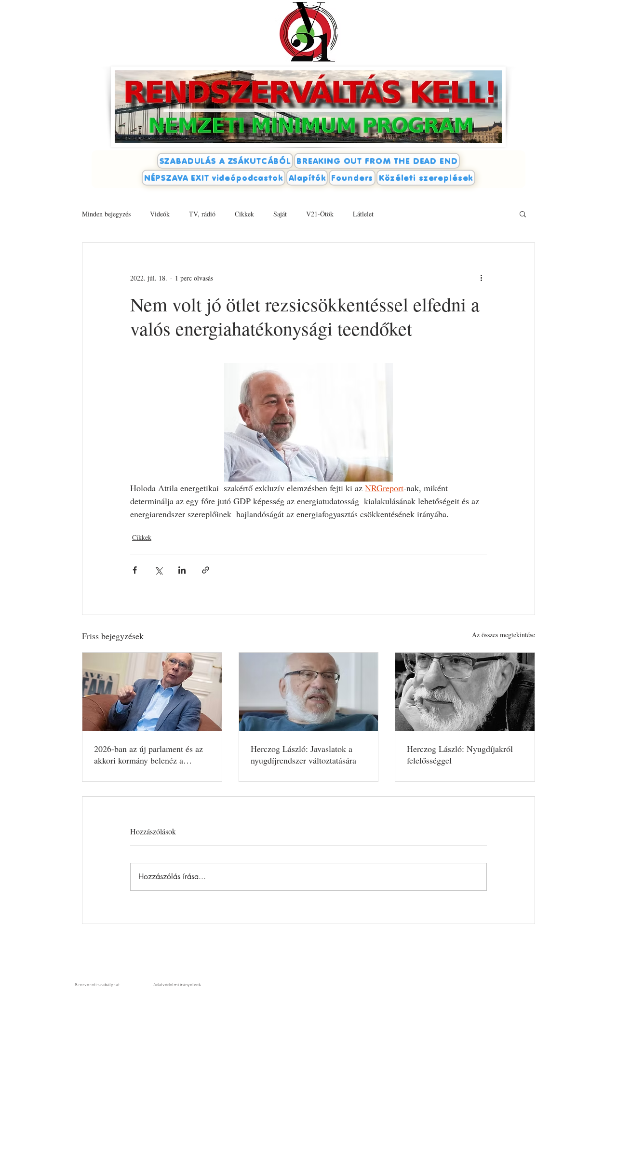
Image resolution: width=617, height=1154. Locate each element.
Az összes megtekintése (503, 634)
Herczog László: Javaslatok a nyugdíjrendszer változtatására (303, 754)
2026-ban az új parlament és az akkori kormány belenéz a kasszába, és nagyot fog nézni (148, 754)
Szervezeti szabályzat (97, 985)
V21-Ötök (320, 214)
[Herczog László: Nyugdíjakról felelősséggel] (465, 692)
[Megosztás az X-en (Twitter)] (158, 570)
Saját (280, 214)
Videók (160, 214)
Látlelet (363, 214)
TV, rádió (202, 214)
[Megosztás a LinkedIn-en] (182, 570)
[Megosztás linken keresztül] (205, 570)
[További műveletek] (481, 277)
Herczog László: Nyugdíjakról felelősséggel (460, 754)
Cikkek (244, 214)
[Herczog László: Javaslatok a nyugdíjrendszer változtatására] (308, 692)
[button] (522, 213)
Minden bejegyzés (106, 214)
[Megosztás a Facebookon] (134, 570)
